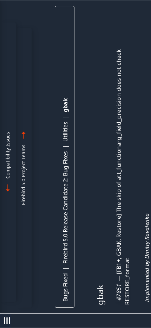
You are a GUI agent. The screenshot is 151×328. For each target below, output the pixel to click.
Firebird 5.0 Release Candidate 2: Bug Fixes (65, 207)
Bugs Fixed (65, 287)
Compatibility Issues (7, 155)
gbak (65, 105)
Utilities (65, 132)
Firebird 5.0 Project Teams (23, 174)
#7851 (119, 292)
